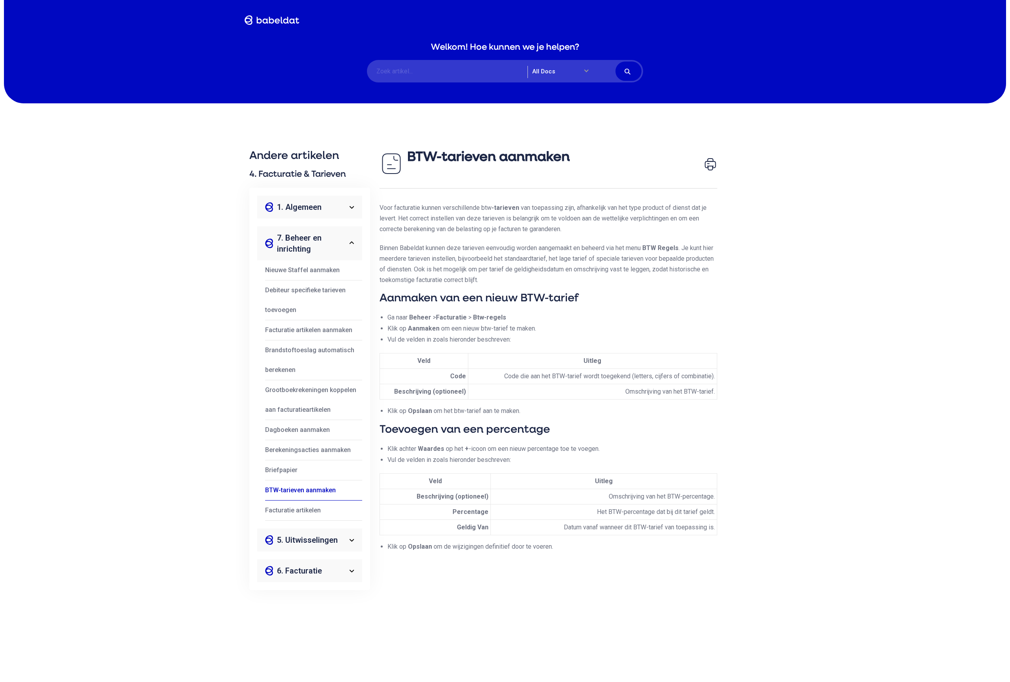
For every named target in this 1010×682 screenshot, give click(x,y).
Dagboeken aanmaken (297, 429)
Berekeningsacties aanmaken (308, 450)
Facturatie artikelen (293, 510)
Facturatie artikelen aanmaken (308, 330)
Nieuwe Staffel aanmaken (302, 270)
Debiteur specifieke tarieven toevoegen (305, 300)
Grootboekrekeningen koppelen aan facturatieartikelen (310, 399)
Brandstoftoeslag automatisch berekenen (309, 360)
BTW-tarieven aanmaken (300, 490)
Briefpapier (281, 470)
